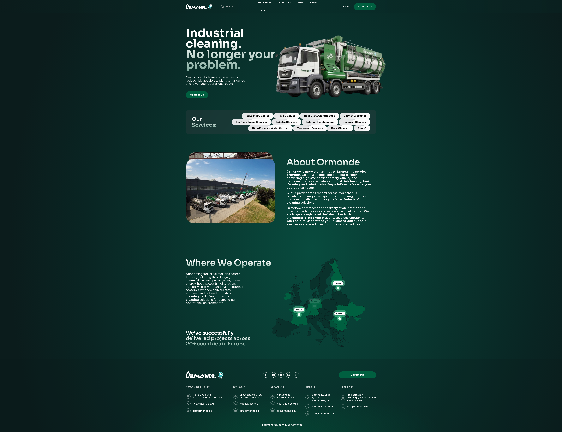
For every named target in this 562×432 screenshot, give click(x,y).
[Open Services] (270, 2)
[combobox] (235, 6)
